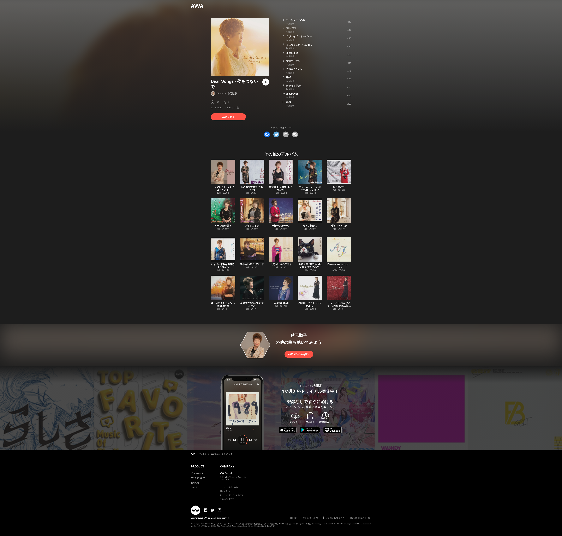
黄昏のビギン (293, 61)
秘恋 (288, 102)
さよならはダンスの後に (299, 44)
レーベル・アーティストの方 (231, 495)
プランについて (198, 477)
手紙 (288, 77)
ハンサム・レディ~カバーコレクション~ (310, 188)
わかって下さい (294, 85)
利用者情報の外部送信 (335, 518)
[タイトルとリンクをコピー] (286, 134)
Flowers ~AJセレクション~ (339, 265)
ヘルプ (194, 487)
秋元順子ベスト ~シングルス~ (310, 304)
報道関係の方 (225, 491)
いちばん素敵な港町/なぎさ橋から (223, 265)
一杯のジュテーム (281, 225)
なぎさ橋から (310, 225)
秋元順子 (232, 93)
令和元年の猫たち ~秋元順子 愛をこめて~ (310, 265)
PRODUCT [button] (197, 466)
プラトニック (252, 225)
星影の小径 (292, 52)
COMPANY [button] (227, 466)
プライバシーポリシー (312, 518)
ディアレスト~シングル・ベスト (223, 188)
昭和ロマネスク (339, 225)
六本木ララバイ (294, 69)
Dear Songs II (281, 302)
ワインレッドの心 (295, 20)
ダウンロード (197, 473)
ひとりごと (339, 186)
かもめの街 (292, 93)
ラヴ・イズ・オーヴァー (299, 36)
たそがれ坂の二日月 (281, 264)
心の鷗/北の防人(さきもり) (252, 188)
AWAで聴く (228, 116)
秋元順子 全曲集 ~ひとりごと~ (281, 188)
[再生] (265, 82)
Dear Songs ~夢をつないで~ (222, 454)
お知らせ (195, 482)
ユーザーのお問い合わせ (229, 487)
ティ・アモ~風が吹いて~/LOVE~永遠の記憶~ (339, 305)
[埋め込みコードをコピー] (295, 134)
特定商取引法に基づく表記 (360, 518)
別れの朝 (291, 28)
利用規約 (293, 518)
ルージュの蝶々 (223, 225)
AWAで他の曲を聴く (299, 354)
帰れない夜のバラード (252, 264)
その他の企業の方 (227, 499)
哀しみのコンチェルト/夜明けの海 (223, 304)
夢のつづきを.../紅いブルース (252, 304)
